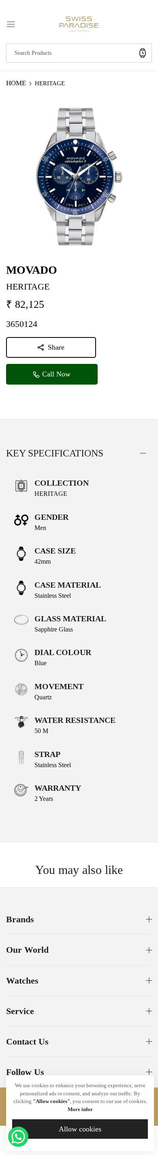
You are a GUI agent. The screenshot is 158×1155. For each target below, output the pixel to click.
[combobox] (79, 53)
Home (16, 83)
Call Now (55, 374)
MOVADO (31, 270)
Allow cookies (80, 1129)
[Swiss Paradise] (79, 24)
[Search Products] (142, 53)
